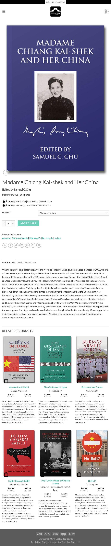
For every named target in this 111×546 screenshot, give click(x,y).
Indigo (57, 238)
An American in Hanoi (19, 387)
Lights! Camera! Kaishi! (19, 481)
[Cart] (106, 11)
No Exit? (92, 481)
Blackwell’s (35, 238)
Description (8, 262)
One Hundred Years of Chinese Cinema (55, 482)
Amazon (6, 238)
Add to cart (28, 223)
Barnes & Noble (20, 238)
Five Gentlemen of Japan (55, 387)
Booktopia (47, 238)
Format (6, 213)
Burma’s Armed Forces (92, 387)
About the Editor (26, 262)
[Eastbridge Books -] (55, 11)
